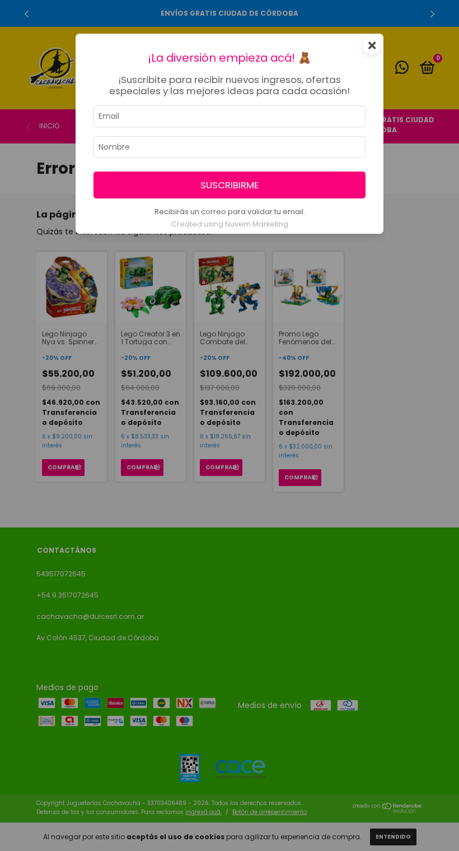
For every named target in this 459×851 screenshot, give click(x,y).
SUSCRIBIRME (229, 185)
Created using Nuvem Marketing (229, 224)
